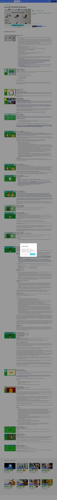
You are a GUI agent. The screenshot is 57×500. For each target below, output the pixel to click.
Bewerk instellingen (25, 254)
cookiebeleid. (29, 252)
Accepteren (33, 254)
